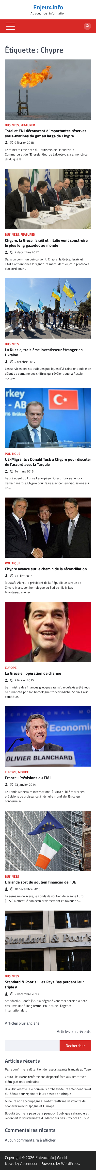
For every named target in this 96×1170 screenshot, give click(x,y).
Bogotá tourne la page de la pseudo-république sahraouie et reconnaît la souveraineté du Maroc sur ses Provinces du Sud (47, 1115)
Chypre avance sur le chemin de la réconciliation (46, 569)
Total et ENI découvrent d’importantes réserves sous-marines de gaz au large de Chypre (45, 133)
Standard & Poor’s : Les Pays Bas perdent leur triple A (44, 984)
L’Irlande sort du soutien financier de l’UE (40, 882)
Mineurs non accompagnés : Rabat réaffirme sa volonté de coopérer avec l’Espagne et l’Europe (45, 1103)
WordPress (70, 1163)
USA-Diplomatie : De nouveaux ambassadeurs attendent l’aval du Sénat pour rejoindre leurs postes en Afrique (48, 1091)
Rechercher (75, 1046)
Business (12, 125)
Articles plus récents (74, 1031)
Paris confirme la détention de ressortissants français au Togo (48, 1069)
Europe (10, 668)
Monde (23, 772)
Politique (12, 454)
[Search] (87, 26)
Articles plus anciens (22, 1023)
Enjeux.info (48, 7)
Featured (27, 125)
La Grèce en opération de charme (33, 673)
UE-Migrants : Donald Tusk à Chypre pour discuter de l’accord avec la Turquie (48, 461)
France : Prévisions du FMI (28, 778)
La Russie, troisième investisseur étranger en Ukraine (44, 352)
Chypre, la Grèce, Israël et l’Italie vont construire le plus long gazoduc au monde (46, 242)
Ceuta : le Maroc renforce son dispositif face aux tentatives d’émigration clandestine (45, 1079)
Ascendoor (29, 1163)
